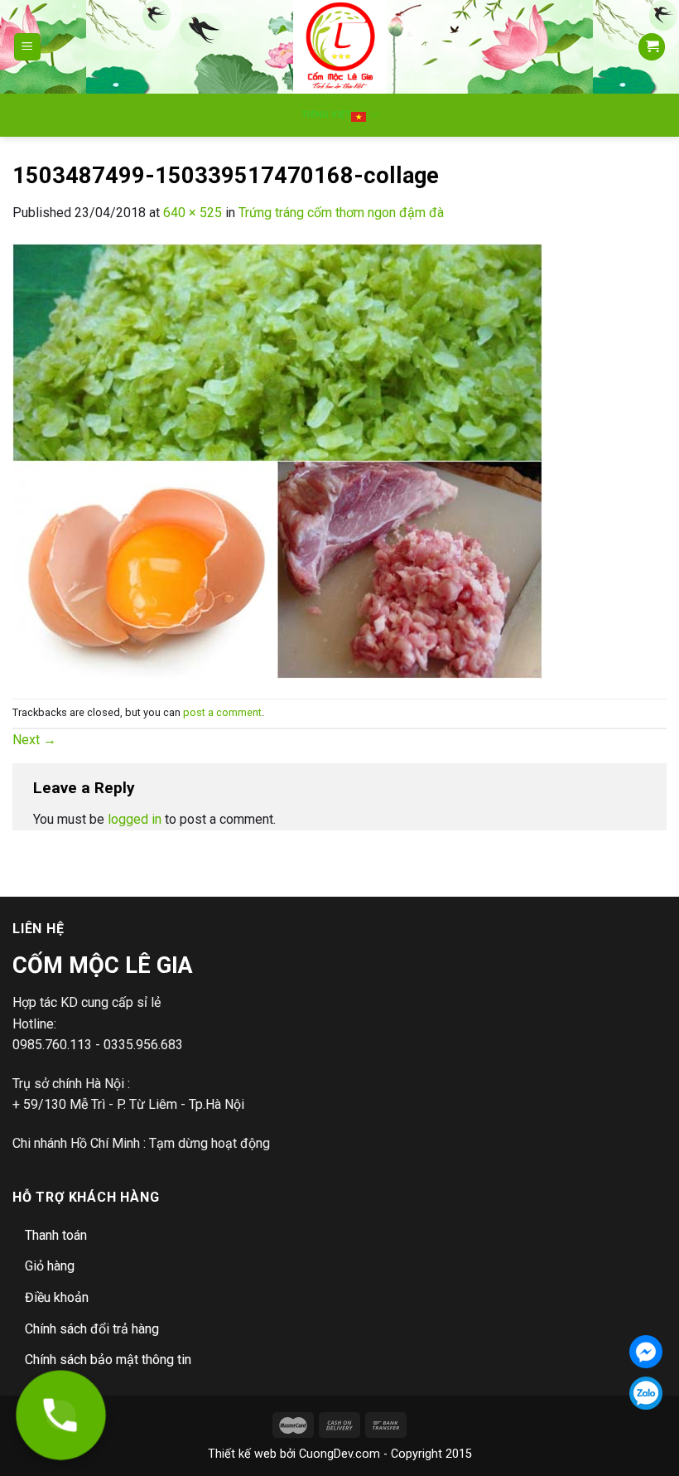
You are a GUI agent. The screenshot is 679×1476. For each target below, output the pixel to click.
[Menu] (27, 46)
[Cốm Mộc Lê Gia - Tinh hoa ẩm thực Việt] (340, 47)
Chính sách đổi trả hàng (92, 1329)
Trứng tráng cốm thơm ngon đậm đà (341, 212)
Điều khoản (57, 1297)
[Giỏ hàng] (651, 46)
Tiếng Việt (326, 114)
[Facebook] (645, 1351)
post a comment (222, 712)
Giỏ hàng (50, 1266)
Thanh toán (56, 1235)
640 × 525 (192, 212)
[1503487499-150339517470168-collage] (277, 459)
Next (34, 740)
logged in (134, 819)
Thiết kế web (242, 1454)
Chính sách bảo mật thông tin (108, 1359)
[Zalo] (645, 1393)
